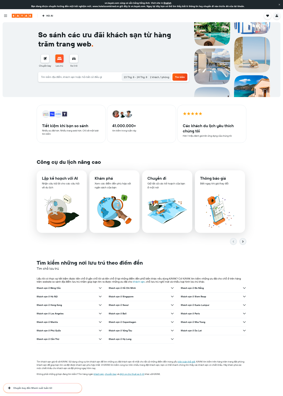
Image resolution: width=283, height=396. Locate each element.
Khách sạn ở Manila (47, 322)
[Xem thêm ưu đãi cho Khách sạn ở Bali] (172, 313)
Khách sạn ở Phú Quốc (49, 330)
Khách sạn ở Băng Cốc (49, 288)
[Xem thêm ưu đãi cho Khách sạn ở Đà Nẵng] (244, 288)
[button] (279, 4)
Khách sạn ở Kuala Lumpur (195, 305)
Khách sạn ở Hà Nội (47, 296)
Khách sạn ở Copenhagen (122, 322)
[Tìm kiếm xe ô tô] (74, 58)
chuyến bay (110, 374)
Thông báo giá (213, 178)
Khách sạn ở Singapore (121, 296)
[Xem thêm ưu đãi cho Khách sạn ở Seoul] (172, 305)
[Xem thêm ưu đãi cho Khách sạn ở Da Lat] (244, 331)
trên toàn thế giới (186, 361)
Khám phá (104, 178)
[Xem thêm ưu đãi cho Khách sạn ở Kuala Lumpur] (244, 305)
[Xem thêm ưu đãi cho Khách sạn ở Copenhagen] (172, 322)
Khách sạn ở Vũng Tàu (120, 330)
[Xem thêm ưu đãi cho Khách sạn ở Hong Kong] (100, 305)
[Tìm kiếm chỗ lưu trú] (59, 58)
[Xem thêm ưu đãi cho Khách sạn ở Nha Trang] (244, 322)
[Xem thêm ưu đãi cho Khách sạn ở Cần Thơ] (100, 339)
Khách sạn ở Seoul (119, 305)
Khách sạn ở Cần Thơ (48, 339)
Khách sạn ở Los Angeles (50, 313)
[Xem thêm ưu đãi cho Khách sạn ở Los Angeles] (100, 313)
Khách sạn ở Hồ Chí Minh (122, 288)
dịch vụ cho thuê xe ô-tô (132, 374)
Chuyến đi (156, 178)
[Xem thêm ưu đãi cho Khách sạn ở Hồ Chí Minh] (172, 288)
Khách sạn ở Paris (190, 313)
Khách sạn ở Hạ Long (120, 339)
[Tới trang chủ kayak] (22, 16)
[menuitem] (45, 60)
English (167, 2)
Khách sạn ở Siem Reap (193, 296)
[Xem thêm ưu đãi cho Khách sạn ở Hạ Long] (172, 339)
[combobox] (80, 77)
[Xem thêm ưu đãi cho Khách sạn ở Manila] (100, 322)
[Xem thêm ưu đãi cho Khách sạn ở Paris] (244, 313)
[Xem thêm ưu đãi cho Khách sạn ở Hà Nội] (100, 296)
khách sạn (139, 281)
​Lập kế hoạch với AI (60, 178)
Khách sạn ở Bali (118, 313)
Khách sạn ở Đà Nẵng (192, 288)
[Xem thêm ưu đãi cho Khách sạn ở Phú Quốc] (100, 331)
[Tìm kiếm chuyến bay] (45, 58)
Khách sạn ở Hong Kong (49, 305)
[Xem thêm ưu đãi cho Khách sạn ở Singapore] (172, 296)
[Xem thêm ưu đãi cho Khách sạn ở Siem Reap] (244, 296)
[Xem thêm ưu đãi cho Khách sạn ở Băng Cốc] (100, 288)
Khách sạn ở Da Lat (191, 330)
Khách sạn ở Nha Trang (193, 322)
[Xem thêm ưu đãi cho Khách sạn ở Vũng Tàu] (172, 331)
